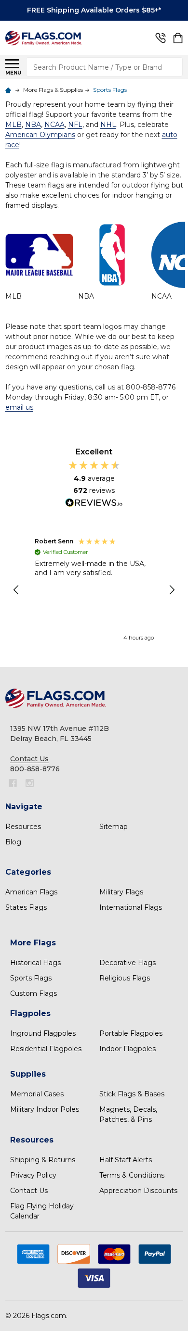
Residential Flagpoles (45, 1048)
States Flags (26, 907)
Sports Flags (31, 978)
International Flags (130, 907)
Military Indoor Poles (44, 1109)
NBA (86, 296)
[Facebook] (12, 783)
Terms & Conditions (131, 1175)
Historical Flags (35, 962)
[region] (94, 590)
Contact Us (29, 1190)
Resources (23, 826)
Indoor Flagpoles (127, 1048)
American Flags (31, 892)
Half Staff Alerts (125, 1159)
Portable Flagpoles (130, 1033)
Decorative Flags (127, 962)
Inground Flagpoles (43, 1033)
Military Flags (121, 892)
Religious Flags (124, 978)
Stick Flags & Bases (131, 1094)
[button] (16, 590)
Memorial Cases (37, 1094)
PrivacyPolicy (33, 1175)
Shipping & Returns (42, 1159)
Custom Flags (33, 993)
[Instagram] (29, 783)
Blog (13, 842)
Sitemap (113, 826)
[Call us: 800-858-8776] (160, 38)
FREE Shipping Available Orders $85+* (94, 10)
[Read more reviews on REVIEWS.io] (94, 504)
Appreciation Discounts (138, 1190)
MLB (13, 296)
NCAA (161, 296)
